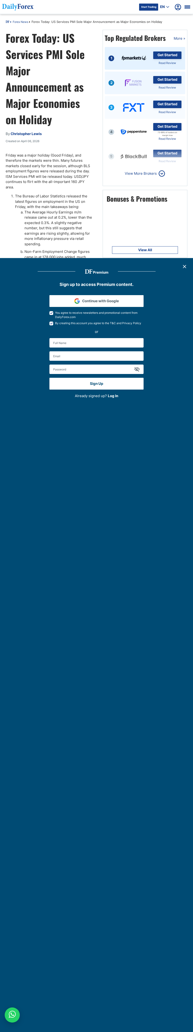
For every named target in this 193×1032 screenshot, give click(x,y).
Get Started (167, 55)
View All (145, 250)
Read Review (167, 63)
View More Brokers (141, 173)
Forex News (20, 22)
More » (179, 38)
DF (7, 22)
